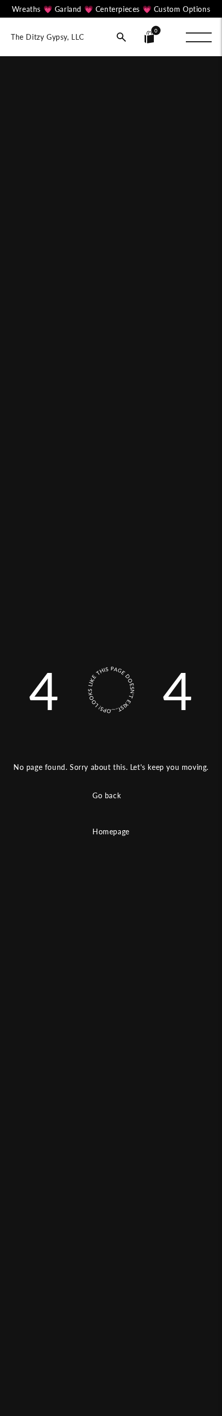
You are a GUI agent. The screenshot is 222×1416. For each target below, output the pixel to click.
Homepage (111, 831)
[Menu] (199, 37)
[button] (121, 37)
